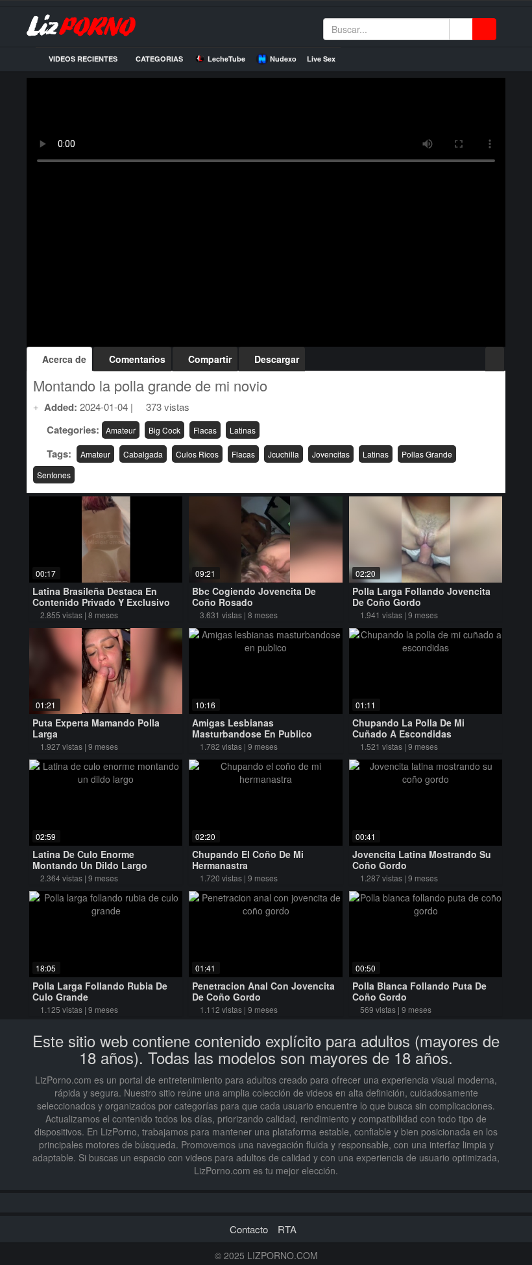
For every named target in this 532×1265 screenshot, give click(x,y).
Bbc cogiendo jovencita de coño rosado (254, 597)
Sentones (54, 474)
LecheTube (226, 59)
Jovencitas (331, 453)
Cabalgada (143, 453)
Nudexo (283, 59)
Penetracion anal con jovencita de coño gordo (263, 991)
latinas (376, 453)
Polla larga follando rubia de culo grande (99, 991)
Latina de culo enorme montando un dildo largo (89, 860)
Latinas (243, 429)
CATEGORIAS (158, 59)
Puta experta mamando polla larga (96, 728)
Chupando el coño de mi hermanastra (248, 860)
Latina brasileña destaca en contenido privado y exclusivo (101, 597)
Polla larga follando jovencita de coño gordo (421, 597)
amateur (95, 453)
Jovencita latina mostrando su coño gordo (421, 860)
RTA (287, 1229)
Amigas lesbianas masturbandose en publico (252, 728)
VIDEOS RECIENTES (82, 59)
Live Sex (321, 59)
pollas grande (427, 453)
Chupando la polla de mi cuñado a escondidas (408, 728)
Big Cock (164, 429)
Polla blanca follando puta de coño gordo (419, 991)
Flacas (205, 429)
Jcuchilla (283, 453)
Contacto (249, 1229)
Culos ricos (197, 453)
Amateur (121, 429)
